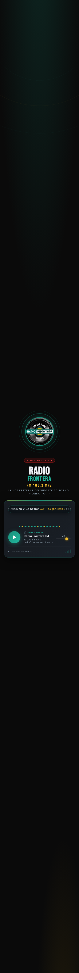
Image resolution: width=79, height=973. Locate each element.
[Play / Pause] (14, 537)
